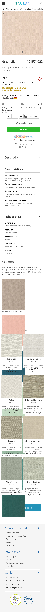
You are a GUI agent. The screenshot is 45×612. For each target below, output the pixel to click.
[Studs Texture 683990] (33, 468)
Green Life (25, 9)
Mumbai (11, 358)
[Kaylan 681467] (11, 427)
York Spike (11, 482)
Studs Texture (33, 482)
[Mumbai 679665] (11, 345)
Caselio (17, 9)
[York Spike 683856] (11, 468)
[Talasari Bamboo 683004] (33, 386)
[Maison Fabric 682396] (33, 345)
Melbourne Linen (33, 441)
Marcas (9, 9)
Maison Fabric (33, 358)
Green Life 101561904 (12, 311)
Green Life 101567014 (12, 456)
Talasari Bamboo (33, 400)
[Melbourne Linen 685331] (33, 427)
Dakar (12, 400)
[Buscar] (41, 3)
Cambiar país (8, 98)
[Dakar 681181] (11, 386)
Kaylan (11, 441)
